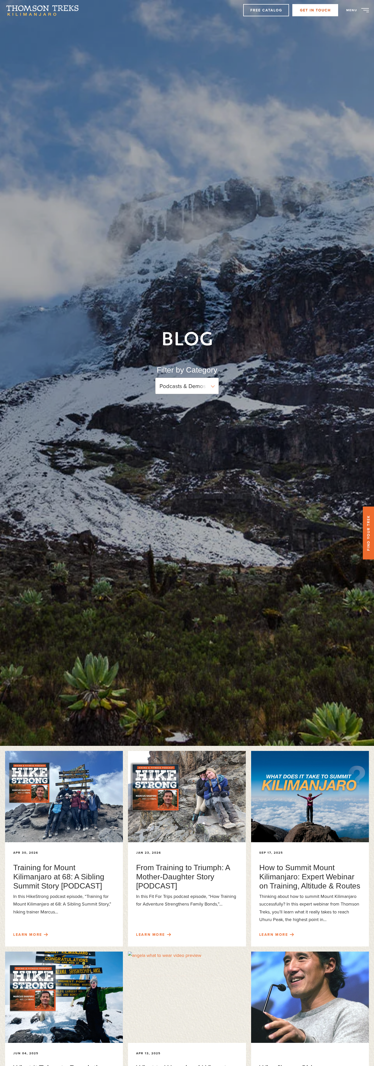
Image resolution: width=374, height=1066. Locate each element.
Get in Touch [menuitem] (315, 10)
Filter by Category (187, 370)
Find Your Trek (368, 533)
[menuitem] (45, 10)
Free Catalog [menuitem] (266, 10)
